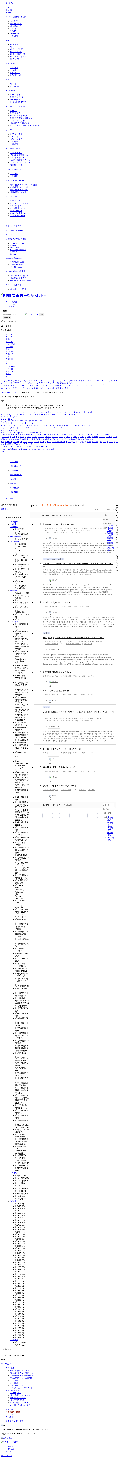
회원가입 (9, 3)
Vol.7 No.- (91, 676)
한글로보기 (68, 515)
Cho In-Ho (77, 642)
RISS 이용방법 (16, 95)
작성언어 (14, 1340)
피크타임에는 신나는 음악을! (56, 690)
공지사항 (9, 235)
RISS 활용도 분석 (13, 148)
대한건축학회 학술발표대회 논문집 (22, 692)
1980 (20, 1312)
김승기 (61, 642)
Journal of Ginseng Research (21, 768)
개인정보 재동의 (12, 1414)
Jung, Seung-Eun (52, 530)
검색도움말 (10, 304)
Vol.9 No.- (91, 694)
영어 (21, 1345)
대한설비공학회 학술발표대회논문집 (22, 817)
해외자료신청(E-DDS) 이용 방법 (23, 185)
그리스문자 (10, 344)
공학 (21, 1176)
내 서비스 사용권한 (18, 57)
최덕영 (83, 570)
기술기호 (9, 359)
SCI (20, 619)
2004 (21, 1255)
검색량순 (14, 522)
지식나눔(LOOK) (17, 1385)
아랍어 (8, 376)
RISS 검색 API (16, 201)
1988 (20, 1293)
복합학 (21, 1199)
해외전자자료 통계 (13, 285)
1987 (20, 1295)
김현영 (50, 528)
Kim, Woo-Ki (85, 530)
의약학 (22, 1183)
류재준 (61, 718)
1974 (20, 1326)
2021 (21, 1216)
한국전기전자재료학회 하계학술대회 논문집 (22, 1000)
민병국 (56, 570)
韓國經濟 (22, 743)
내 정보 (13, 84)
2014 (21, 1232)
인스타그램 (10, 1449)
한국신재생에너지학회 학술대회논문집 (22, 653)
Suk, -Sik (94, 572)
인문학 (21, 1191)
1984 (20, 1302)
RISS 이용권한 (16, 113)
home (8, 496)
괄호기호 (9, 354)
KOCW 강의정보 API (19, 203)
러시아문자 (10, 366)
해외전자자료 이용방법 (20, 123)
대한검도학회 (66, 606)
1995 (21, 1276)
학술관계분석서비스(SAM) (21, 1378)
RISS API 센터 (11, 197)
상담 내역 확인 (16, 139)
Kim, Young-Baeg (70, 572)
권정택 (50, 570)
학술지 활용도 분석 (18, 158)
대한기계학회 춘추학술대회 (22, 678)
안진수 (50, 718)
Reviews (13, 252)
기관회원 (14, 1383)
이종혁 (56, 642)
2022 (21, 1213)
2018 (21, 1223)
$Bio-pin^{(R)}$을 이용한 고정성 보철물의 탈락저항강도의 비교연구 (73, 637)
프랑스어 (9, 347)
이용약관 (9, 1409)
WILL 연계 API (16, 206)
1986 (20, 1298)
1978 (20, 1316)
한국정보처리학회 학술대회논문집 (22, 926)
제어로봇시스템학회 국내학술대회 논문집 (22, 1048)
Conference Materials (18, 250)
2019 (21, 1220)
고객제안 (14, 142)
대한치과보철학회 (51, 644)
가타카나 (9, 337)
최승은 (56, 528)
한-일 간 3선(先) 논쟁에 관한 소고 (58, 602)
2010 (21, 1241)
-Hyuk (86, 642)
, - (86, 528)
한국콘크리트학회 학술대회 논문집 (22, 646)
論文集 (21, 720)
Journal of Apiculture (20, 1136)
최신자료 (14, 174)
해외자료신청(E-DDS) (15, 180)
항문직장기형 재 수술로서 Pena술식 (59, 524)
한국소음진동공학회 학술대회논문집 (22, 670)
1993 (20, 1281)
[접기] (117, 552)
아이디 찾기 (15, 73)
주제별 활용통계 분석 (19, 155)
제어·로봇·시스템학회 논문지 (22, 981)
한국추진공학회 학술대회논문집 (22, 870)
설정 (7, 79)
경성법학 (22, 740)
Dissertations (15, 248)
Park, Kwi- (75, 530)
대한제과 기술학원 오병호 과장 (57, 672)
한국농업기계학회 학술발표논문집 (22, 699)
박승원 (61, 570)
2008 (21, 1246)
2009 (21, 1244)
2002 (21, 1260)
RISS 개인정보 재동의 (15, 230)
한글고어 (9, 342)
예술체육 (22, 1194)
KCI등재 (23, 593)
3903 (21, 612)
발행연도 (14, 1201)
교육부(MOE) (15, 1393)
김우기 (77, 528)
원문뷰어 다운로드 (13, 226)
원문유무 (14, 527)
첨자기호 (9, 361)
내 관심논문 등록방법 (19, 116)
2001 (21, 1262)
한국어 (23, 1342)
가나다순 (14, 524)
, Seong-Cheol (64, 530)
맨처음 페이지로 (39, 815)
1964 (20, 1337)
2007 (21, 1248)
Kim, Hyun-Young (97, 528)
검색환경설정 (16, 86)
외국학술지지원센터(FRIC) (21, 1375)
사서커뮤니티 (16, 1380)
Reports (13, 254)
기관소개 (9, 1417)
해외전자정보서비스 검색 (16, 239)
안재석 (56, 718)
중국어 (8, 339)
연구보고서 (15, 33)
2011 (20, 1239)
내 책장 (13, 47)
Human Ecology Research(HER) (22, 1126)
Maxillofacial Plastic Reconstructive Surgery (21, 1150)
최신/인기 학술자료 (14, 169)
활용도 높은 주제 (17, 165)
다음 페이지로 (101, 815)
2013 (21, 1234)
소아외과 (69, 532)
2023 (21, 1211)
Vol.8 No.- (91, 753)
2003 (21, 1258)
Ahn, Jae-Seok (88, 718)
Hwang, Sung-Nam (83, 572)
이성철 (67, 528)
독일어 (8, 349)
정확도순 (106, 515)
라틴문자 (9, 364)
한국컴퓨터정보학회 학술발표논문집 (22, 638)
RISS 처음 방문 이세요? (15, 106)
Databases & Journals (14, 258)
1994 (21, 1279)
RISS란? (13, 111)
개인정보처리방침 (13, 1412)
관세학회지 (23, 986)
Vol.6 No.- (91, 790)
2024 (21, 1208)
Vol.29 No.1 (98, 606)
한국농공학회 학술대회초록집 (22, 685)
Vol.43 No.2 (88, 644)
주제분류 (14, 1173)
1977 (20, 1319)
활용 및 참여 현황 (17, 216)
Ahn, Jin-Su (79, 718)
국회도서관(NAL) (17, 1400)
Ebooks (13, 245)
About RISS (10, 90)
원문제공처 (15, 541)
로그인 (8, 5)
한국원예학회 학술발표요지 (22, 626)
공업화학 (22, 1006)
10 (40, 785)
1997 (21, 1272)
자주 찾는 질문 (16, 134)
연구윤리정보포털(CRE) (20, 1403)
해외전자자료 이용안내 (15, 271)
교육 (21, 1196)
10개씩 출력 (107, 813)
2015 (21, 1230)
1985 (20, 1300)
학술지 (13, 29)
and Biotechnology (22, 762)
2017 (21, 1225)
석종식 (77, 570)
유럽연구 (22, 777)
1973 (20, 1328)
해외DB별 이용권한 (18, 278)
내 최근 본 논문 (16, 49)
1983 (20, 1305)
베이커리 (22, 665)
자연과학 (22, 1188)
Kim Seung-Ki (97, 642)
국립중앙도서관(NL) (18, 1398)
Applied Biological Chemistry (20, 887)
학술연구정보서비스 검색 (16, 17)
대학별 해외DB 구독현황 (20, 280)
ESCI (21, 600)
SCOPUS (23, 596)
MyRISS (9, 8)
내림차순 (106, 519)
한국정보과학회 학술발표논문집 (22, 850)
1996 (21, 1274)
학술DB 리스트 (16, 264)
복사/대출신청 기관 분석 (20, 162)
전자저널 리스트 (17, 262)
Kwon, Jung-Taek (102, 570)
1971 (20, 1330)
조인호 (50, 642)
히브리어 (9, 352)
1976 (20, 1321)
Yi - (69, 642)
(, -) (51, 606)
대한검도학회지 (85, 606)
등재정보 (14, 590)
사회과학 (23, 1181)
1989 (20, 1291)
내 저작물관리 (16, 52)
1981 (20, 1309)
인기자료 (14, 176)
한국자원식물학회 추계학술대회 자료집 (22, 1141)
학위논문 (14, 21)
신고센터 (14, 144)
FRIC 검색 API (16, 211)
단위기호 (9, 369)
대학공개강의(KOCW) (19, 1371)
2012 (21, 1237)
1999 (21, 1267)
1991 (20, 1286)
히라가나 (9, 334)
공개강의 (14, 36)
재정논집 (22, 855)
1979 (20, 1314)
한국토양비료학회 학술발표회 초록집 (22, 1090)
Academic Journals (17, 243)
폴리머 (21, 917)
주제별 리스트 (16, 267)
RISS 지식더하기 (17, 97)
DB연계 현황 (15, 100)
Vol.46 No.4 (88, 721)
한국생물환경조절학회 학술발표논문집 (22, 804)
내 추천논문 (15, 44)
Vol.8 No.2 (79, 532)
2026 (20, 1204)
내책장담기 (56, 515)
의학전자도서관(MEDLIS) (21, 1388)
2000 (21, 1265)
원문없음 (22, 534)
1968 (20, 1333)
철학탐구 (22, 840)
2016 (21, 1227)
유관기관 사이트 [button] (12, 1390)
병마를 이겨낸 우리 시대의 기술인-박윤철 (62, 749)
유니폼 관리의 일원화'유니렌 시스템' (59, 767)
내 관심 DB (15, 59)
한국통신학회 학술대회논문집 (22, 747)
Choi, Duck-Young (106, 572)
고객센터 (9, 10)
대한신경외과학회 (51, 574)
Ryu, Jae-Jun (98, 718)
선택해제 (4, 509)
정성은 (61, 528)
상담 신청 (14, 137)
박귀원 (72, 528)
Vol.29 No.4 (99, 574)
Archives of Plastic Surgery (20, 661)
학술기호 (9, 356)
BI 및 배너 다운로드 (18, 102)
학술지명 (14, 622)
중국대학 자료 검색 (18, 192)
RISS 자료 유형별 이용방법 (21, 118)
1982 (20, 1307)
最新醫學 (22, 1155)
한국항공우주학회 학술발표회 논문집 (22, 911)
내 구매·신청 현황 (17, 54)
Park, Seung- (58, 572)
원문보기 (54, 538)
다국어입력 (10, 307)
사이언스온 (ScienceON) (20, 1405)
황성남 (72, 570)
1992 (20, 1284)
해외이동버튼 (6, 1456)
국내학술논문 (16, 24)
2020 (21, 1218)
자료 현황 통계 (16, 153)
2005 (21, 1253)
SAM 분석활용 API (18, 213)
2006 (21, 1251)
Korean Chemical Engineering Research (19, 895)
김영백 (67, 570)
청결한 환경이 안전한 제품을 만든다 (59, 786)
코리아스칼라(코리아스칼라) (22, 576)
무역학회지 (23, 837)
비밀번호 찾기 (16, 75)
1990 (20, 1288)
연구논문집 (23, 1165)
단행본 (13, 31)
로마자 (8, 374)
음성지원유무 (16, 536)
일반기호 (9, 371)
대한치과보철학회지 (73, 644)
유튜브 (8, 1451)
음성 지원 (22, 539)
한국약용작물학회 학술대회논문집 (22, 934)
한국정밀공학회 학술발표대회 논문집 (22, 1035)
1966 (20, 1335)
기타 (21, 1186)
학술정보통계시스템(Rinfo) (21, 1373)
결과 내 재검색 (10, 321)
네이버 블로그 (11, 1446)
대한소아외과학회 (51, 532)
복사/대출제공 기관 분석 (20, 160)
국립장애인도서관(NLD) (20, 1395)
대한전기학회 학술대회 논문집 (22, 792)
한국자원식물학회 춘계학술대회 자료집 (22, 735)
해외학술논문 (16, 26)
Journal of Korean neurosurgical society (20, 904)
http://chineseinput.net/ (9, 392)
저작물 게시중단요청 (14, 1421)
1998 (21, 1269)
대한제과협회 (66, 676)
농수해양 (23, 1178)
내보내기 (45, 515)
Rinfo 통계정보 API (18, 208)
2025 (21, 1206)
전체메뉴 (9, 12)
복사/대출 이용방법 (18, 121)
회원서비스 (10, 63)
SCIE (21, 598)
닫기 (3, 451)
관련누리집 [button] (10, 1368)
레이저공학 (23, 1163)
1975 (20, 1323)
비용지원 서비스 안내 (19, 187)
